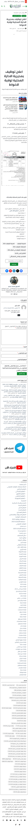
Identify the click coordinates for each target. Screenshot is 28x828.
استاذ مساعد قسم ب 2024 (8, 685)
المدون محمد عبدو (21, 28)
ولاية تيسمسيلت (21, 621)
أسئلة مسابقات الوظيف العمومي (16, 487)
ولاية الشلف (22, 565)
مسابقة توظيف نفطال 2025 (20, 792)
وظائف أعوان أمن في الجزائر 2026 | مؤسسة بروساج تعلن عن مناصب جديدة (13, 434)
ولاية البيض (22, 558)
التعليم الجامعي (20, 496)
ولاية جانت (23, 626)
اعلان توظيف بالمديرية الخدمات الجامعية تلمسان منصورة (10, 99)
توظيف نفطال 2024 (21, 736)
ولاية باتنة (23, 584)
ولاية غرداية (22, 656)
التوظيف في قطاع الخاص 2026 (19, 695)
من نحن (24, 811)
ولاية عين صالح (22, 651)
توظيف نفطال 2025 (10, 736)
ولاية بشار (23, 596)
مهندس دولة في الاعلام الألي (17, 256)
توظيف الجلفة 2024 (6, 708)
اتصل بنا (14, 811)
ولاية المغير (22, 575)
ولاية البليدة (22, 554)
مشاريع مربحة (22, 531)
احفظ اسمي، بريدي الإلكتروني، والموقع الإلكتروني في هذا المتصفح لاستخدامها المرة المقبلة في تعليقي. (15, 368)
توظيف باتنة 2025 (21, 721)
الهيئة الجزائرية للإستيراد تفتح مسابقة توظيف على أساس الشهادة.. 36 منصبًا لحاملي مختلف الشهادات (10, 108)
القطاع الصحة (22, 510)
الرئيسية (16, 12)
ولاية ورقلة (23, 672)
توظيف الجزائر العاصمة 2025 (19, 705)
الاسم (25, 347)
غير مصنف (23, 526)
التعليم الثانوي (20, 494)
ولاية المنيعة (22, 577)
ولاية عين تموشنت (21, 649)
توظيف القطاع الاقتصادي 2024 (19, 713)
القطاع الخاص (22, 507)
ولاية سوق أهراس (21, 640)
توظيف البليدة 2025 (21, 703)
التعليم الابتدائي (20, 491)
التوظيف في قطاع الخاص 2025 (19, 693)
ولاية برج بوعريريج (21, 591)
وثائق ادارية (22, 538)
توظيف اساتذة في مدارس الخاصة (19, 700)
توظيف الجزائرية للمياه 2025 (19, 708)
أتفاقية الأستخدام (6, 811)
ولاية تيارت (23, 614)
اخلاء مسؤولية (9, 814)
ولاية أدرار (23, 542)
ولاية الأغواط (22, 551)
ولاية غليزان (22, 658)
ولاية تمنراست (22, 609)
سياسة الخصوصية (18, 814)
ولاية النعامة (22, 579)
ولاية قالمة (23, 660)
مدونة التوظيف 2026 (20, 764)
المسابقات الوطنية (20, 517)
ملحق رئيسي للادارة (20, 253)
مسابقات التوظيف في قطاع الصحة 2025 (17, 784)
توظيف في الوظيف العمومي (19, 728)
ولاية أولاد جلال (22, 547)
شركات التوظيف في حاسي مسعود (18, 743)
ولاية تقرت (23, 605)
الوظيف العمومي (16, 16)
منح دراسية (22, 533)
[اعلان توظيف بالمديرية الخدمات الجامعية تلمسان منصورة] (23, 99)
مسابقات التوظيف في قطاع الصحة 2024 (17, 782)
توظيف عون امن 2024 (21, 726)
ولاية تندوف (22, 612)
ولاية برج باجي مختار (20, 589)
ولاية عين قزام (22, 654)
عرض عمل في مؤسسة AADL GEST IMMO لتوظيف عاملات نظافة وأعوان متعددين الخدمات (14, 386)
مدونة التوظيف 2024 (8, 243)
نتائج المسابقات (21, 535)
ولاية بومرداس (22, 600)
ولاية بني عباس (21, 598)
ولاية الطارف (22, 568)
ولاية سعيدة (22, 635)
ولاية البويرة (22, 556)
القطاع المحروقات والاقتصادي (17, 514)
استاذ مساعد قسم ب (21, 685)
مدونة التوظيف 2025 (7, 761)
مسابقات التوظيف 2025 (20, 769)
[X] (13, 294)
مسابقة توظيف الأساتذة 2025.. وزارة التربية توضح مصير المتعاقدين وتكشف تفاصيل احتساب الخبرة (13, 391)
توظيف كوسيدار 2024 (21, 733)
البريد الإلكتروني (22, 353)
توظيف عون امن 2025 (8, 726)
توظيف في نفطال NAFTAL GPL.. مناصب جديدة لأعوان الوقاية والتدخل (15, 396)
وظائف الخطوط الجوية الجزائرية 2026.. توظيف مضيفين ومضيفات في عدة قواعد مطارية (14, 412)
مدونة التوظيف (21, 243)
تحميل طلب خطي (14, 211)
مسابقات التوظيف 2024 (19, 247)
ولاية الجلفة (22, 563)
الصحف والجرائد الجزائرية (19, 503)
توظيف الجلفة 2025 (21, 710)
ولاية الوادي (22, 582)
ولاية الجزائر (22, 561)
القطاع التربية (22, 505)
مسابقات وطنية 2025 (18, 519)
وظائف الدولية (22, 540)
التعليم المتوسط (20, 498)
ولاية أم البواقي (21, 545)
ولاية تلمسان (22, 607)
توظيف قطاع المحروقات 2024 (19, 731)
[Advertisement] (14, 49)
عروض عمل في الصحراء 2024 (19, 759)
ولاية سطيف (22, 633)
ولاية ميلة (23, 670)
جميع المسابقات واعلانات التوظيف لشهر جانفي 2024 (15, 741)
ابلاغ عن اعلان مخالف (7, 816)
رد (18, 315)
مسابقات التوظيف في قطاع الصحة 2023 (17, 779)
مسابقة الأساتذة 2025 (18, 521)
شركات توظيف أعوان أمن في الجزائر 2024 (17, 749)
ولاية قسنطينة (22, 663)
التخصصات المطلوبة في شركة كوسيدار (18, 687)
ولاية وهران (22, 674)
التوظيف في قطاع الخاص (20, 690)
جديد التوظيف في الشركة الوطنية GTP (18, 738)
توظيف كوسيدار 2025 (8, 733)
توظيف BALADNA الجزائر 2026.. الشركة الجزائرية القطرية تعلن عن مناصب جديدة (15, 422)
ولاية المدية (22, 570)
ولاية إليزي (23, 549)
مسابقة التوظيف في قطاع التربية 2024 (17, 789)
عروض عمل (22, 12)
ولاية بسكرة (22, 593)
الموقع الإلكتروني (22, 359)
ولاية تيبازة (23, 616)
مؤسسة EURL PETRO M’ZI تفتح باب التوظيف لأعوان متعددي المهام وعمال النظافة (15, 429)
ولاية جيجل (23, 628)
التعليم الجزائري (21, 489)
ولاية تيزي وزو (22, 619)
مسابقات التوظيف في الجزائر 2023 (18, 774)
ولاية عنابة (23, 644)
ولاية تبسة (23, 603)
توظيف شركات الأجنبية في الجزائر (19, 723)
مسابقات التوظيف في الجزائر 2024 (16, 250)
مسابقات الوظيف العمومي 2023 (18, 787)
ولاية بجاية (23, 586)
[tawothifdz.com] (15, 6)
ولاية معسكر (22, 667)
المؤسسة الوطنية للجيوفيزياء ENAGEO (18, 698)
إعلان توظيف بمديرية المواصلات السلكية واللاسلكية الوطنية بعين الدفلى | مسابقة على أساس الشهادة (14, 418)
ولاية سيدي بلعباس (20, 642)
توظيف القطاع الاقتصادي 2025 (19, 715)
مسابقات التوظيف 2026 (20, 771)
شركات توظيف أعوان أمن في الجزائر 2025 (17, 751)
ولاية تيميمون (22, 623)
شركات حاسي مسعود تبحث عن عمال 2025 (17, 756)
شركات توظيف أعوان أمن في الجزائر (18, 746)
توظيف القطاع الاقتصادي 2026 (19, 718)
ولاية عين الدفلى (21, 647)
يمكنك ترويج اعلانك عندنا (19, 816)
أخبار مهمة (22, 484)
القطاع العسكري (21, 512)
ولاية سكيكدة (22, 637)
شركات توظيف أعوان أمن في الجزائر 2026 (17, 754)
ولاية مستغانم (22, 665)
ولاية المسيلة (22, 572)
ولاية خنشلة (22, 630)
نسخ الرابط (14, 264)
